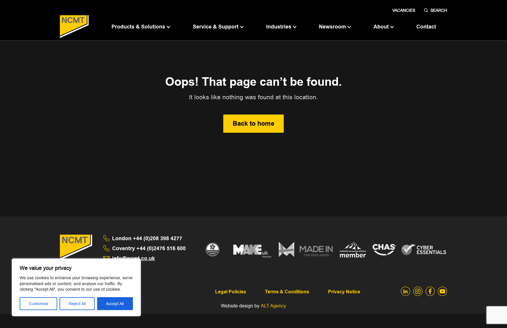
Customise (38, 304)
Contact (426, 27)
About (382, 27)
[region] (76, 287)
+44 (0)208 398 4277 (147, 238)
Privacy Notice (344, 291)
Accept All (115, 304)
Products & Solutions (139, 27)
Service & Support (216, 27)
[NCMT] (74, 27)
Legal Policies (230, 291)
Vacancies (403, 10)
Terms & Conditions (287, 291)
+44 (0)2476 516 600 (149, 248)
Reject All (77, 304)
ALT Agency (273, 305)
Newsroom (333, 27)
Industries (279, 27)
